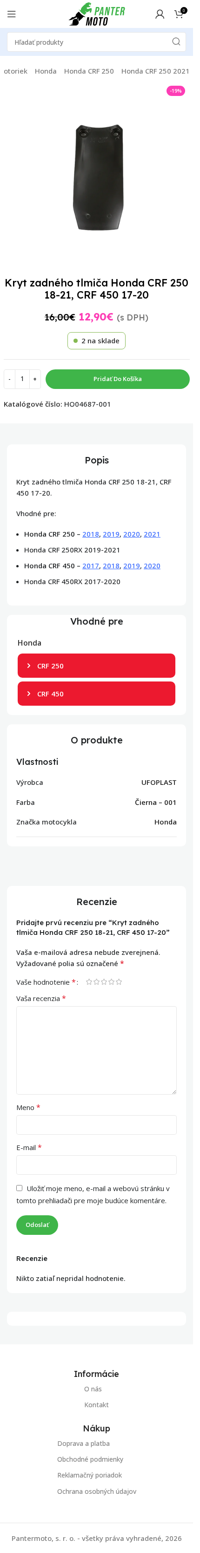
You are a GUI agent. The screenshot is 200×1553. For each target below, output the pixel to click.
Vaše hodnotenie (46, 982)
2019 (111, 533)
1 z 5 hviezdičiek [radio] (89, 981)
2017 (90, 565)
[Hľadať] (176, 42)
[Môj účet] (160, 14)
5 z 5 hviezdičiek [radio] (118, 981)
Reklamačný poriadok (89, 1475)
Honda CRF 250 (89, 70)
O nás (93, 1388)
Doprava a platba (83, 1443)
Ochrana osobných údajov (96, 1490)
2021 (152, 533)
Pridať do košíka (117, 379)
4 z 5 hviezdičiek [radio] (111, 981)
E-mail (29, 1147)
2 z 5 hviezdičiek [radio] (96, 981)
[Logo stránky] (97, 13)
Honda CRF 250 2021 (155, 70)
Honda (46, 70)
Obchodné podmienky (90, 1459)
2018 (90, 533)
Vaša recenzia (41, 998)
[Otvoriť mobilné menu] (11, 14)
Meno (28, 1107)
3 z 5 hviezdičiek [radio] (103, 981)
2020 (131, 533)
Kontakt (96, 1404)
